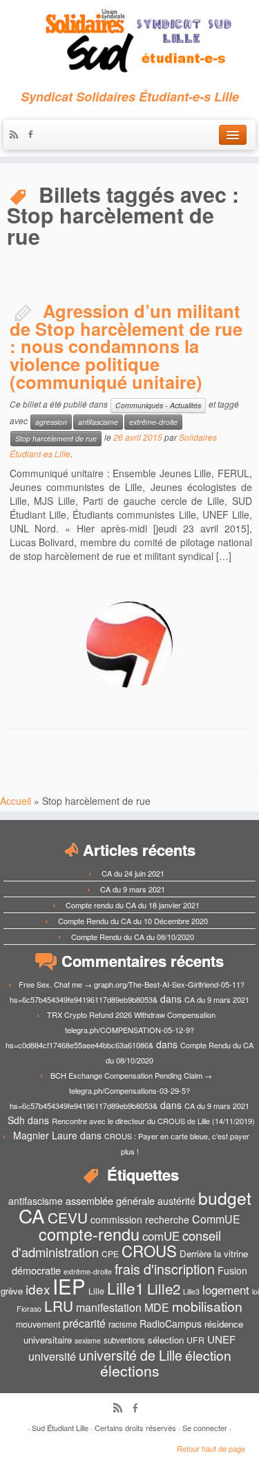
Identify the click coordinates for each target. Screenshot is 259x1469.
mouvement (38, 1324)
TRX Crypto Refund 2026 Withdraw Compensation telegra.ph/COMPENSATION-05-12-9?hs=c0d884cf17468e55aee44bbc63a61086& (110, 1029)
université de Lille (130, 1355)
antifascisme (98, 422)
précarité (84, 1323)
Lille (96, 1291)
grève (12, 1290)
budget (224, 1198)
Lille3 (191, 1291)
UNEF (221, 1338)
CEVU (68, 1217)
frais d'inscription (165, 1269)
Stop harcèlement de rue (56, 438)
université (52, 1356)
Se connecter (204, 1427)
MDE (156, 1307)
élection (208, 1355)
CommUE (216, 1219)
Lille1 (125, 1288)
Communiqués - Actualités (158, 405)
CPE (110, 1254)
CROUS (149, 1250)
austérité (176, 1201)
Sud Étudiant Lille (60, 1427)
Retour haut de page (211, 1448)
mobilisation (207, 1306)
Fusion (232, 1270)
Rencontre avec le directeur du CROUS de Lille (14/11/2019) (153, 1120)
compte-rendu (89, 1234)
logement (225, 1289)
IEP (69, 1285)
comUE (161, 1236)
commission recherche (139, 1219)
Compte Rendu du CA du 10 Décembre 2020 (133, 920)
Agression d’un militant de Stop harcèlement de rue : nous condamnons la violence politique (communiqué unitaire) (126, 346)
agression (51, 422)
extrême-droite (153, 422)
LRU (58, 1305)
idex (38, 1288)
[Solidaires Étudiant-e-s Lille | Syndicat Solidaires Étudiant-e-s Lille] (129, 41)
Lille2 (163, 1288)
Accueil (15, 801)
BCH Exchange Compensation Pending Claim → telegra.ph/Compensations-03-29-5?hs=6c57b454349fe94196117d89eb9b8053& (111, 1090)
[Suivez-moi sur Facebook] (34, 135)
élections (130, 1370)
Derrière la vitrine (214, 1253)
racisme (122, 1324)
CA (32, 1215)
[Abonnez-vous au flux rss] (17, 135)
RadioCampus (171, 1323)
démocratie (36, 1270)
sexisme (88, 1340)
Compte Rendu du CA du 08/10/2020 (132, 936)
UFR (195, 1340)
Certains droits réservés (135, 1427)
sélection (166, 1339)
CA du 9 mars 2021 (132, 889)
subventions (124, 1340)
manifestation (109, 1307)
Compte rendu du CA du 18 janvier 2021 (133, 904)
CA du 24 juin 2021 (133, 873)
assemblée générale (110, 1200)
